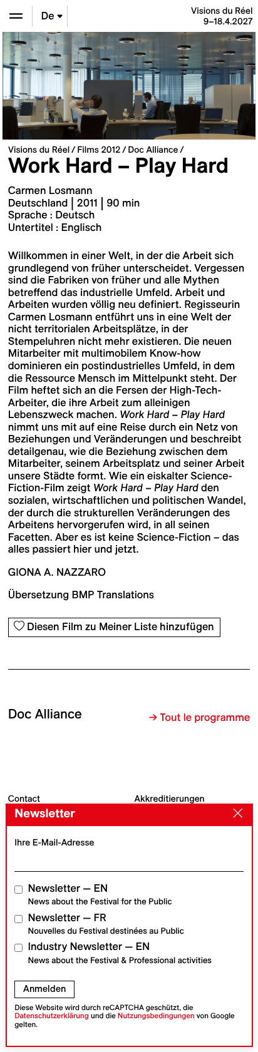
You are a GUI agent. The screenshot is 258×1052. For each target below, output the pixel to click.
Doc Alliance (153, 150)
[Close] (235, 814)
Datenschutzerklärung (51, 1016)
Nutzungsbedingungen (156, 1016)
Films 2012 (98, 150)
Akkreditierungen (170, 799)
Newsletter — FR (106, 924)
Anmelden (44, 989)
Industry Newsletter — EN (120, 952)
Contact (24, 799)
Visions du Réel (39, 150)
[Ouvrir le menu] (16, 16)
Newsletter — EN (100, 894)
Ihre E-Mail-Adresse (54, 842)
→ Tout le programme (199, 717)
